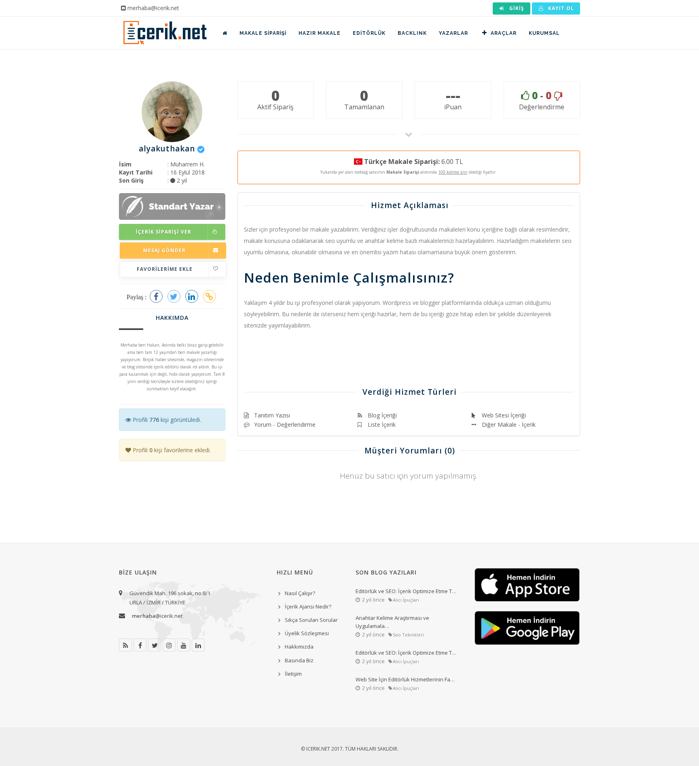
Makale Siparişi (262, 33)
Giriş (516, 8)
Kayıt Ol (560, 8)
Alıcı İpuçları (406, 600)
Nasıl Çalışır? (300, 593)
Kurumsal (544, 33)
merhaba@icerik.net (153, 8)
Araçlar (504, 33)
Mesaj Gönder (164, 250)
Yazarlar (453, 33)
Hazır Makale (320, 33)
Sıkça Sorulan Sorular (311, 619)
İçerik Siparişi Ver (163, 231)
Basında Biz (299, 660)
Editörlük (369, 33)
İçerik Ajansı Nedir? (308, 606)
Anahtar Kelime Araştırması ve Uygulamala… (392, 622)
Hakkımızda (299, 646)
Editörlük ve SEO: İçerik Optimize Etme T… (406, 591)
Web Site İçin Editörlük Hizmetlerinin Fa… (405, 679)
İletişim (293, 673)
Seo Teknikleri (408, 635)
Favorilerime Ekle (165, 269)
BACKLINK (412, 33)
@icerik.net (157, 615)
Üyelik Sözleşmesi (307, 633)
